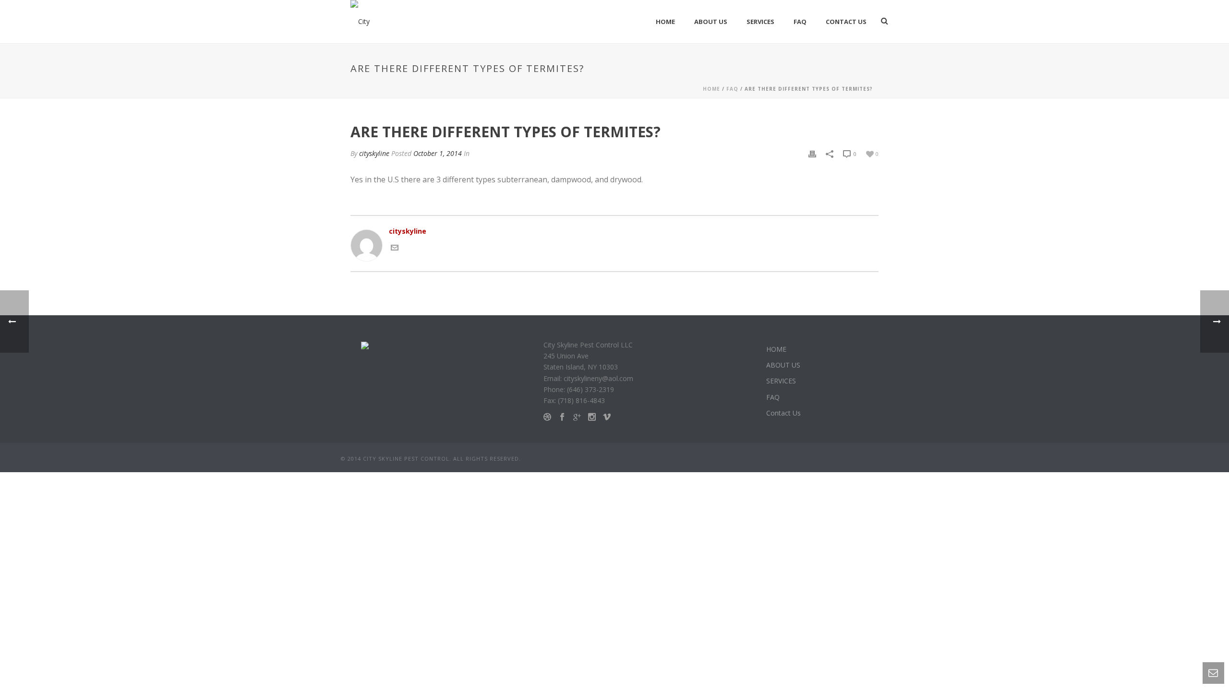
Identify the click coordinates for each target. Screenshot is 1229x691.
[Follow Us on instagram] (592, 417)
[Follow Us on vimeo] (607, 417)
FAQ (800, 21)
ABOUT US (710, 21)
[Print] (812, 153)
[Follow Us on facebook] (562, 417)
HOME (665, 21)
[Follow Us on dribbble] (547, 417)
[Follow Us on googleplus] (577, 417)
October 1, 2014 (437, 153)
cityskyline (374, 153)
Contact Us (846, 21)
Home (711, 88)
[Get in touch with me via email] (394, 246)
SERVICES (760, 21)
